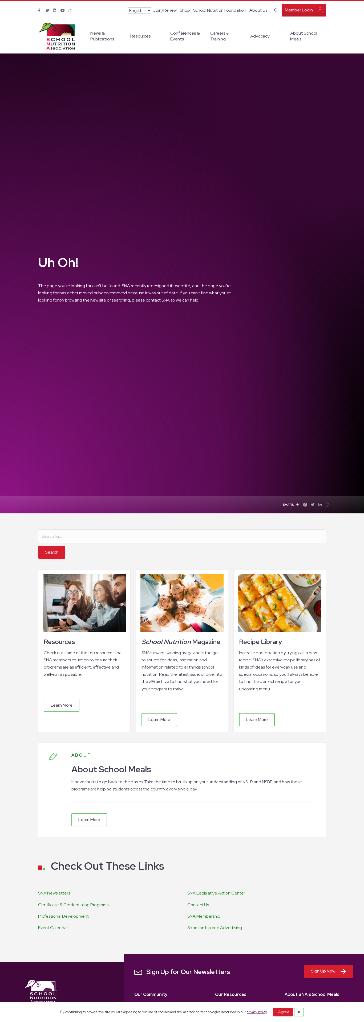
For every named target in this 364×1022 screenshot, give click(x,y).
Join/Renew (165, 10)
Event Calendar (53, 927)
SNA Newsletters (54, 893)
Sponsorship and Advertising (214, 927)
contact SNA (158, 300)
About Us (258, 10)
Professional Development (63, 916)
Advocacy (259, 36)
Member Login (299, 10)
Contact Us (198, 905)
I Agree (283, 1011)
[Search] (275, 10)
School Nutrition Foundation (219, 10)
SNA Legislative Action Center (216, 893)
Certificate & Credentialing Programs (73, 905)
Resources (140, 36)
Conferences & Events (185, 36)
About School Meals (303, 36)
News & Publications (102, 36)
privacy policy (256, 1012)
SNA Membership (203, 916)
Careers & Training (219, 36)
